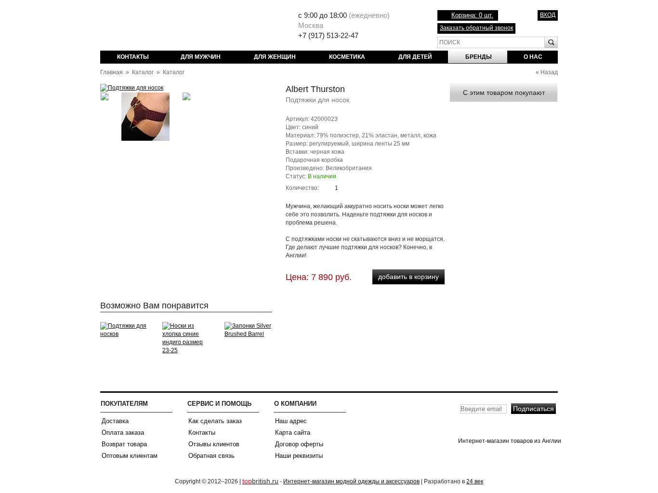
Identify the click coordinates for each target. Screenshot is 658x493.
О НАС (533, 56)
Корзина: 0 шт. (472, 15)
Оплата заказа (123, 432)
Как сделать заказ (215, 421)
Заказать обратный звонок (476, 28)
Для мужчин (201, 56)
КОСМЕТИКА (347, 56)
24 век (474, 481)
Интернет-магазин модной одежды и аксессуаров (351, 481)
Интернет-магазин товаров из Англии (175, 26)
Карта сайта (292, 432)
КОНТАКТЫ (133, 56)
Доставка (115, 421)
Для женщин (275, 56)
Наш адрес (291, 421)
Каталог (143, 72)
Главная (111, 72)
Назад (549, 72)
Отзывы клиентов (213, 444)
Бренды (478, 56)
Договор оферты (299, 444)
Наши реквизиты (299, 455)
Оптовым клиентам (130, 455)
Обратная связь (211, 455)
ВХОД (547, 15)
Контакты (201, 432)
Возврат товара (124, 444)
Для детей (415, 56)
